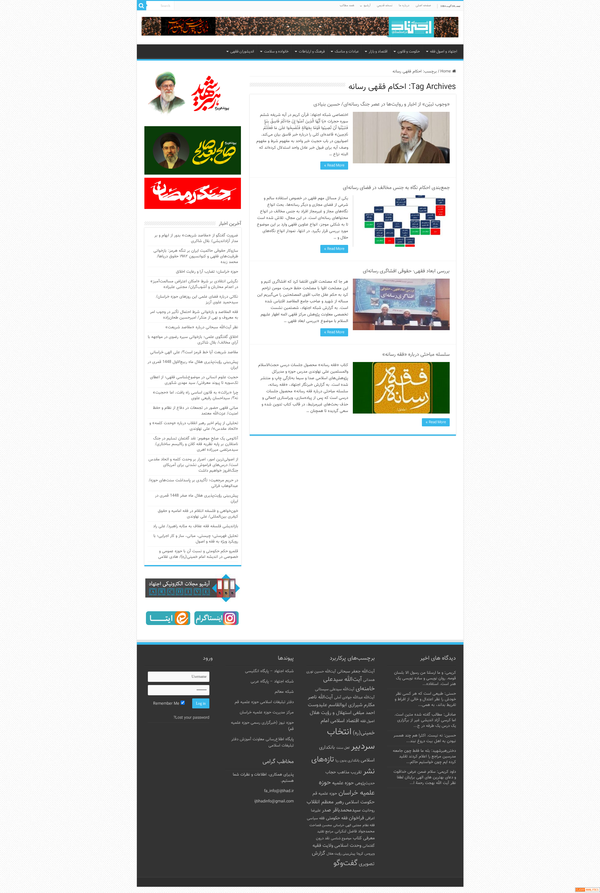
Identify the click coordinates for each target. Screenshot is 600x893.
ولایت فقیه (322, 845)
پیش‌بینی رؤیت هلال (341, 853)
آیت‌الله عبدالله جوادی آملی (354, 698)
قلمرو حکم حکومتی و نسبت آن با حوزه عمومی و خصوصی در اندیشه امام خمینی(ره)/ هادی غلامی (198, 554)
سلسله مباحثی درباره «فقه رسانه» (416, 355)
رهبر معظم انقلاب (325, 802)
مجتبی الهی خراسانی (347, 825)
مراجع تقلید (325, 831)
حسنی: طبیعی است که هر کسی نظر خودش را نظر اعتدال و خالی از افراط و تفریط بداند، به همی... (425, 699)
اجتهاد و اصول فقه (443, 51)
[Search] (141, 5)
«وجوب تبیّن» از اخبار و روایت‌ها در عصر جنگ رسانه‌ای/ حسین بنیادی (381, 104)
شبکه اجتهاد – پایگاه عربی (272, 681)
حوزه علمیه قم (324, 793)
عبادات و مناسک (347, 51)
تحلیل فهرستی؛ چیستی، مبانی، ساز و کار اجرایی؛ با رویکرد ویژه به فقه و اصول (195, 539)
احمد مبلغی (364, 713)
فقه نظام (368, 825)
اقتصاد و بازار (378, 51)
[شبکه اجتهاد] (300, 27)
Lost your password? (191, 718)
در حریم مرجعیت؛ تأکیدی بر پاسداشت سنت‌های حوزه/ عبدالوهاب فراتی (193, 483)
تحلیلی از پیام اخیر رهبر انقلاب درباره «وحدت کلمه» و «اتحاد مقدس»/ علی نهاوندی (193, 426)
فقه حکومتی (337, 818)
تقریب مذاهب (349, 772)
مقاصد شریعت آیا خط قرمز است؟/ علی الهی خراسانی (194, 352)
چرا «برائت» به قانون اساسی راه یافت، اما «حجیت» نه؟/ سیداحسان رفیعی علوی (195, 395)
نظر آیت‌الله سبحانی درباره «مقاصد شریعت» (201, 327)
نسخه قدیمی (384, 5)
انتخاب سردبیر (351, 739)
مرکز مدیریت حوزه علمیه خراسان (267, 712)
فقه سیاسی (316, 818)
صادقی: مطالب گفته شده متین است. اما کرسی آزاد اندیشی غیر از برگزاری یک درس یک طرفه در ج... (425, 720)
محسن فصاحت (320, 825)
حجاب (330, 772)
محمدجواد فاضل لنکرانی (355, 831)
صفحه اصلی (423, 5)
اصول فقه (367, 721)
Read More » (334, 165)
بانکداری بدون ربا (347, 760)
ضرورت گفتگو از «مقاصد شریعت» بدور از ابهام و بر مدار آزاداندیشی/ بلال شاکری (196, 238)
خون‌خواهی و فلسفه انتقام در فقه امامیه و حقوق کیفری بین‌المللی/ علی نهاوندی (198, 514)
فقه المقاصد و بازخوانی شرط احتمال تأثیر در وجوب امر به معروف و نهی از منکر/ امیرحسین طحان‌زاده (194, 315)
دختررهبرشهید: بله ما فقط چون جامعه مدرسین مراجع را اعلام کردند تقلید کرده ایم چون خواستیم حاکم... (424, 756)
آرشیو (367, 5)
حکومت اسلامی (360, 802)
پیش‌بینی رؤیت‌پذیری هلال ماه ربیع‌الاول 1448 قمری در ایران (193, 365)
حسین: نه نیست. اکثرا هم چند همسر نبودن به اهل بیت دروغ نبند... (424, 738)
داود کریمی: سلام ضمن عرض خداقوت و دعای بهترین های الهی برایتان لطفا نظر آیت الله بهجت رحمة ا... (424, 777)
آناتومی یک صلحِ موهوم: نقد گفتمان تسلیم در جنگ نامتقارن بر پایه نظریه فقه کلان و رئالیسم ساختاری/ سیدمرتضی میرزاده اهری (195, 444)
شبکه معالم (284, 692)
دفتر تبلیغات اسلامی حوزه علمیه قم (264, 702)
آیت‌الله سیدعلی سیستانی (334, 689)
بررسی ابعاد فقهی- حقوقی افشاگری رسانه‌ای (406, 271)
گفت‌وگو (345, 863)
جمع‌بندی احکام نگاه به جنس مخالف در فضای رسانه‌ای (396, 188)
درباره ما (404, 5)
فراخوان (356, 818)
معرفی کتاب (364, 838)
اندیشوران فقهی (242, 51)
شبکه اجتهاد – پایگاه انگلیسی (269, 671)
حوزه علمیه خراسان (347, 787)
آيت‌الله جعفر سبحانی (356, 671)
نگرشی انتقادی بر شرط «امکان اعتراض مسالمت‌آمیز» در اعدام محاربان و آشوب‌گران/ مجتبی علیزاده (194, 284)
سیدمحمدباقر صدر (341, 810)
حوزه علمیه (343, 783)
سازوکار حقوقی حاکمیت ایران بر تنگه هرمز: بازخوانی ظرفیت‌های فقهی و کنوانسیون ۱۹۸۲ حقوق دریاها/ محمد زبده (195, 256)
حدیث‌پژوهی (365, 783)
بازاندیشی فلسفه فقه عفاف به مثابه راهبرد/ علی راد (195, 526)
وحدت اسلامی (347, 845)
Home (446, 71)
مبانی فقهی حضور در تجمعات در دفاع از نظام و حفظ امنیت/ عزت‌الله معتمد (195, 411)
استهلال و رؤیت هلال (331, 713)
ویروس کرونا (366, 853)
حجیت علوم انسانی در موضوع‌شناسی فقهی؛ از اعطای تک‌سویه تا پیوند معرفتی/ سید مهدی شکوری (194, 380)
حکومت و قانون (409, 51)
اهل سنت (343, 748)
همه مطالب (347, 5)
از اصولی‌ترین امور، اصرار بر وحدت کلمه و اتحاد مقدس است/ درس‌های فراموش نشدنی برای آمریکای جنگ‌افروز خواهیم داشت (193, 465)
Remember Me (167, 704)
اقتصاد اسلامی (344, 721)
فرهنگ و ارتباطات (312, 51)
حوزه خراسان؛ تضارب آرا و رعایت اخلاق (207, 272)
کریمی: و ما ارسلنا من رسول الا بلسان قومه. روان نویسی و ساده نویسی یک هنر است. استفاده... (425, 678)
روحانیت (368, 810)
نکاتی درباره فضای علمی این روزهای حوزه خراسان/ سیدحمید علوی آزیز (197, 299)
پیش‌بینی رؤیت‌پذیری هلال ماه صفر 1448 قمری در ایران (196, 498)
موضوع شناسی (341, 838)
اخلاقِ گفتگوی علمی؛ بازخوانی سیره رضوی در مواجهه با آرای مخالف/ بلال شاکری (193, 340)
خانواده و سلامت (276, 51)
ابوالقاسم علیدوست (327, 705)
